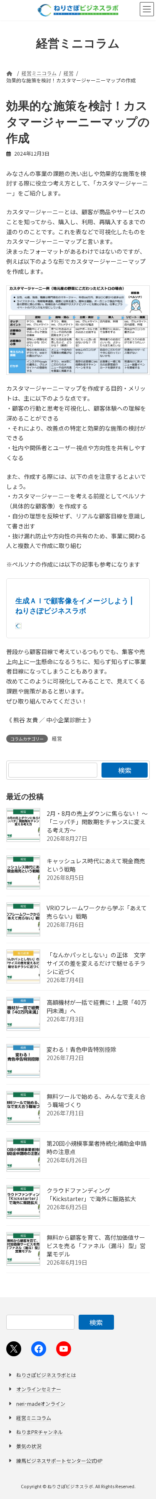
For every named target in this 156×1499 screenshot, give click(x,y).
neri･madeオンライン (40, 1403)
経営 (57, 738)
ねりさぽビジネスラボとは (46, 1374)
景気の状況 (28, 1446)
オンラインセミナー (38, 1389)
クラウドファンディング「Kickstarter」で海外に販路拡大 (91, 1194)
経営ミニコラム (33, 1417)
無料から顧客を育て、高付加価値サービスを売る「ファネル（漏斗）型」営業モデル (96, 1245)
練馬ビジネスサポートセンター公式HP (59, 1460)
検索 (124, 770)
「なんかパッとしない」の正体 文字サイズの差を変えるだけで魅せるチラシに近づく (96, 963)
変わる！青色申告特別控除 (81, 1049)
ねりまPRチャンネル (39, 1432)
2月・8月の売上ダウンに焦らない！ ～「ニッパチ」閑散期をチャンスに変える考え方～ (97, 821)
